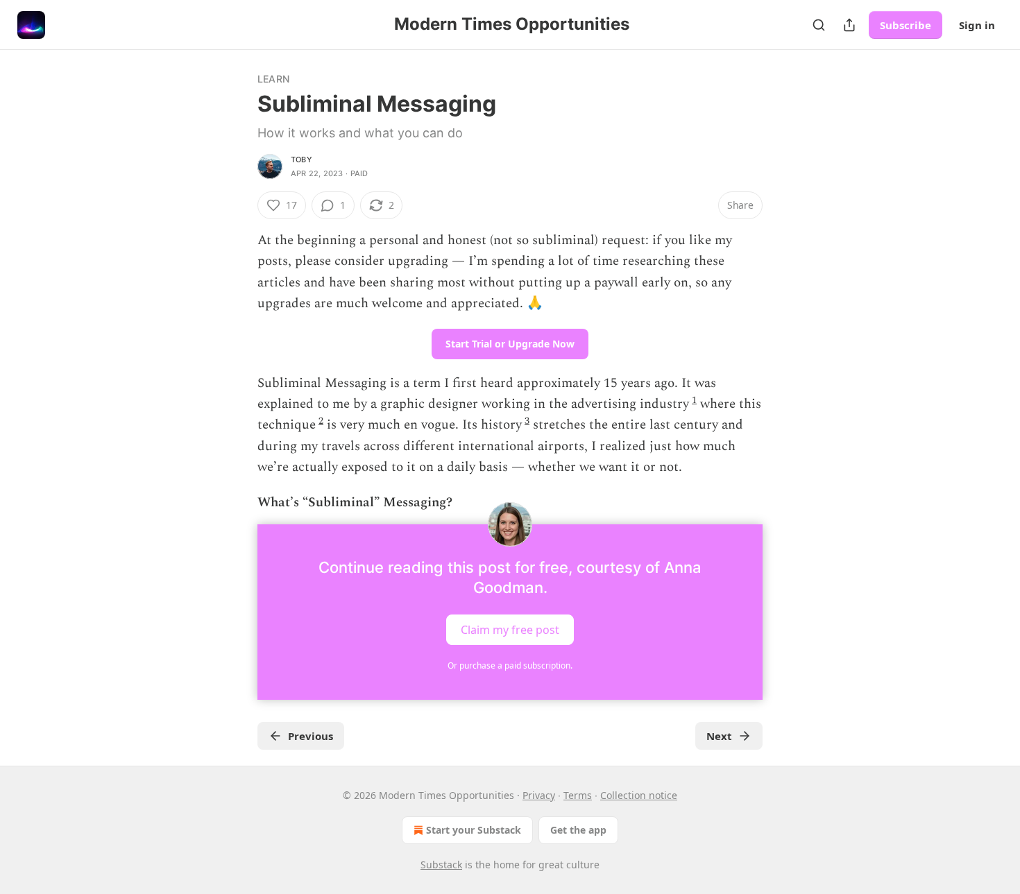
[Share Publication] (849, 25)
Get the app (578, 829)
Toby (301, 159)
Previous (310, 736)
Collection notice (638, 795)
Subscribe (905, 25)
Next (719, 736)
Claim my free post (510, 629)
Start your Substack (473, 829)
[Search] (819, 25)
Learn (273, 79)
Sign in (977, 25)
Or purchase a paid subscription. (510, 665)
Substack (441, 864)
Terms (577, 795)
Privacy (538, 795)
